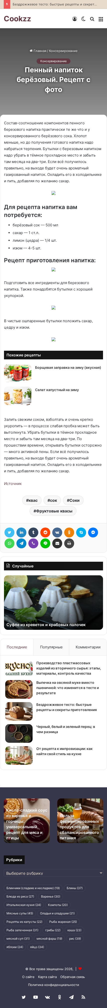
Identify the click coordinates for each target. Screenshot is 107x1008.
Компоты (58, 905)
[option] (53, 602)
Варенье (50, 896)
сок (53, 500)
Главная (39, 51)
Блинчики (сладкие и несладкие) (33, 888)
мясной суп (18, 938)
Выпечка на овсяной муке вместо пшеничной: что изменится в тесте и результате (67, 687)
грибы (52, 930)
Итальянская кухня (23, 905)
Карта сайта (47, 977)
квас (33, 500)
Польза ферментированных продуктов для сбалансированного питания (79, 826)
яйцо (37, 947)
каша (74, 930)
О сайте (28, 977)
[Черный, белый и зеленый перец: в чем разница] (19, 733)
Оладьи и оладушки (57, 913)
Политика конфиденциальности (53, 985)
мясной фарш (49, 938)
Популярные (51, 647)
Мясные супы (19, 913)
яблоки (14, 947)
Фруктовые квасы (54, 510)
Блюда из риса (20, 896)
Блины (75, 888)
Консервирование (63, 51)
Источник (13, 483)
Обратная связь (72, 977)
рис (75, 938)
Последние (17, 647)
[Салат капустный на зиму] (17, 396)
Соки (74, 500)
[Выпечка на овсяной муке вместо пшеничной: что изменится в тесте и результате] (19, 689)
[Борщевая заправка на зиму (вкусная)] (17, 373)
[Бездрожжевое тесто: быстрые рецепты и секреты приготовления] (19, 711)
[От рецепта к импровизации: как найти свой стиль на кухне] (19, 755)
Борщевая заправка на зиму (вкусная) (68, 367)
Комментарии (88, 647)
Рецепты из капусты (24, 922)
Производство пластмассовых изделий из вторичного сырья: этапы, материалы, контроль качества (68, 668)
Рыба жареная (63, 922)
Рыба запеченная (22, 930)
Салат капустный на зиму (57, 390)
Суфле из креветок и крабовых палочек (46, 624)
